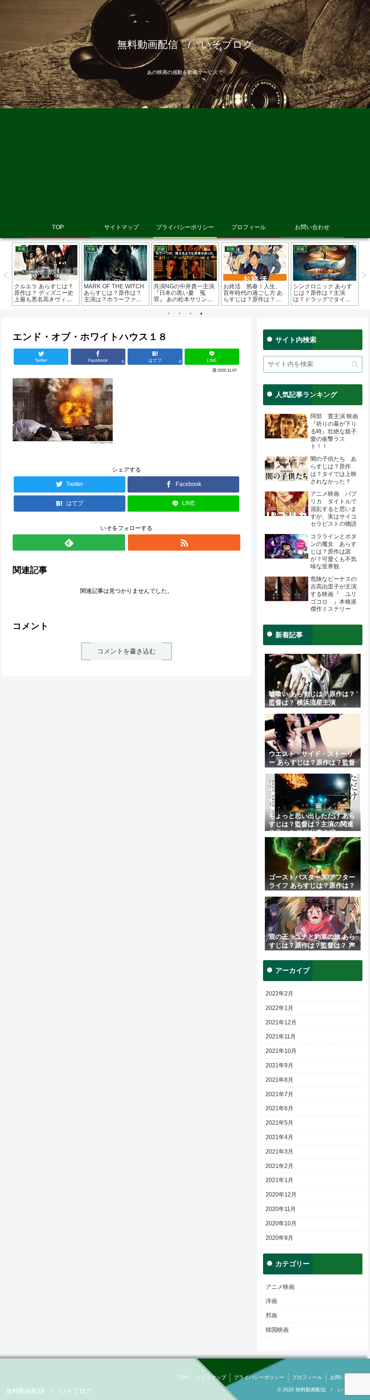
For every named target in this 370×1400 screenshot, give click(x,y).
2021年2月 (279, 1166)
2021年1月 (279, 1180)
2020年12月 (281, 1194)
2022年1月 (279, 1008)
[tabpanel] (45, 274)
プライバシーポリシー (259, 1377)
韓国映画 (277, 1330)
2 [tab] (179, 313)
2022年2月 (279, 993)
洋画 (271, 1301)
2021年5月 (279, 1123)
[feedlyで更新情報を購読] (69, 542)
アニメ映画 (280, 1287)
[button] (355, 364)
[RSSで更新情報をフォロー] (184, 542)
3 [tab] (190, 313)
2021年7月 (279, 1094)
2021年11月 (281, 1036)
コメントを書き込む (126, 651)
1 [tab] (168, 313)
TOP (183, 1377)
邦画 (271, 1315)
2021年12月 (281, 1022)
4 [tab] (201, 313)
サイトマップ (211, 1377)
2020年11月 (281, 1209)
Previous (5, 275)
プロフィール (307, 1377)
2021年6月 (279, 1108)
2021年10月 (281, 1051)
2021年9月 (279, 1065)
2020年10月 (281, 1223)
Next (364, 275)
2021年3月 (279, 1152)
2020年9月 (279, 1238)
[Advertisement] (185, 162)
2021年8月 (279, 1080)
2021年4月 (279, 1137)
